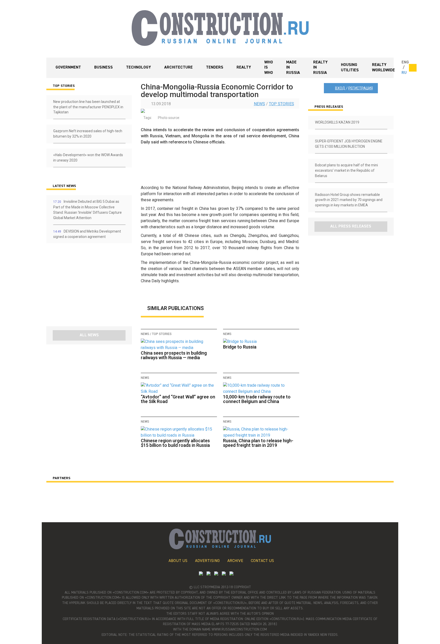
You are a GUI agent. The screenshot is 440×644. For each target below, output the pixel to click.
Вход (340, 88)
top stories (281, 103)
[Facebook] (231, 574)
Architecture (178, 67)
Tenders (214, 67)
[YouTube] (209, 574)
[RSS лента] (224, 574)
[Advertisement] (76, 286)
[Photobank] (201, 574)
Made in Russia (293, 67)
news (259, 103)
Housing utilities (350, 67)
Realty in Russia (320, 67)
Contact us (262, 561)
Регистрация (360, 88)
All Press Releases (350, 226)
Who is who (268, 67)
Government (68, 67)
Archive (235, 561)
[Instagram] (216, 574)
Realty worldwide (383, 67)
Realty (244, 67)
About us (178, 561)
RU (404, 73)
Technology (138, 67)
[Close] (413, 68)
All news (89, 335)
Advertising (207, 561)
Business (103, 67)
